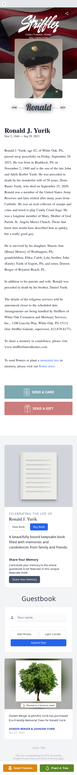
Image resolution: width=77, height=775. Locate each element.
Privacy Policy (28, 758)
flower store (47, 366)
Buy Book (39, 527)
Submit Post (38, 642)
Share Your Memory (24, 579)
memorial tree (49, 360)
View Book (18, 527)
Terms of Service (48, 758)
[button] (38, 683)
